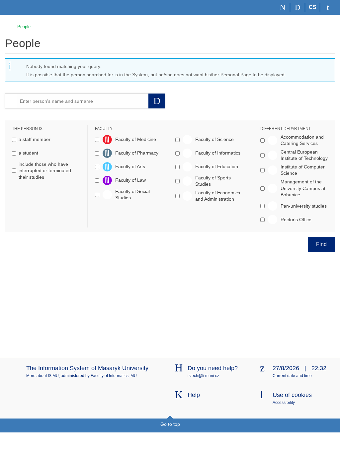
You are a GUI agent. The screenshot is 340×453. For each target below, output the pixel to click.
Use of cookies (292, 395)
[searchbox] (82, 101)
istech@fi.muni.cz (203, 375)
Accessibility (284, 402)
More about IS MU (42, 375)
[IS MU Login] (327, 7)
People (24, 26)
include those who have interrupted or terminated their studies (45, 171)
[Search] (297, 7)
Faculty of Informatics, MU (114, 375)
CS (312, 7)
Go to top (170, 424)
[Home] (282, 7)
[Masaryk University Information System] (17, 7)
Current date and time (292, 375)
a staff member (34, 139)
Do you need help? (213, 368)
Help (194, 395)
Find (321, 244)
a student (28, 153)
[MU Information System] (8, 26)
